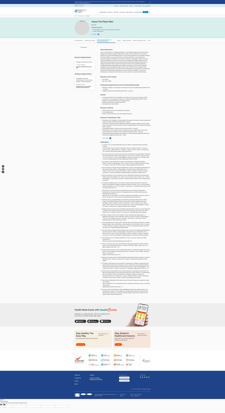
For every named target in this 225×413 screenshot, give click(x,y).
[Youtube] (149, 377)
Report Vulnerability (135, 395)
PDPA (132, 394)
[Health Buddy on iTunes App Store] (80, 321)
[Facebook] (141, 377)
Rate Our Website (138, 394)
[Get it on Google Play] (93, 321)
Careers (92, 375)
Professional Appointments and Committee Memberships (104, 40)
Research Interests (127, 40)
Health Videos (125, 380)
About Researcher (79, 40)
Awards (119, 40)
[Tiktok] (147, 377)
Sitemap (121, 395)
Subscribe (118, 344)
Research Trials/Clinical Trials (139, 40)
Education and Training (90, 40)
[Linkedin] (143, 377)
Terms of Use (123, 394)
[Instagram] (145, 377)
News (76, 384)
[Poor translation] (4, 404)
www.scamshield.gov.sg (85, 2)
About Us (77, 375)
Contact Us (78, 378)
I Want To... (145, 12)
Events (76, 381)
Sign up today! (80, 344)
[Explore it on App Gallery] (105, 321)
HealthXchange (125, 377)
